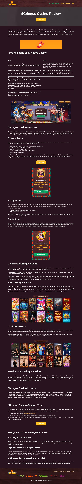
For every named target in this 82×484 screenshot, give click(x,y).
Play (73, 3)
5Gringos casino (54, 3)
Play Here (41, 19)
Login (68, 3)
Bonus (63, 3)
